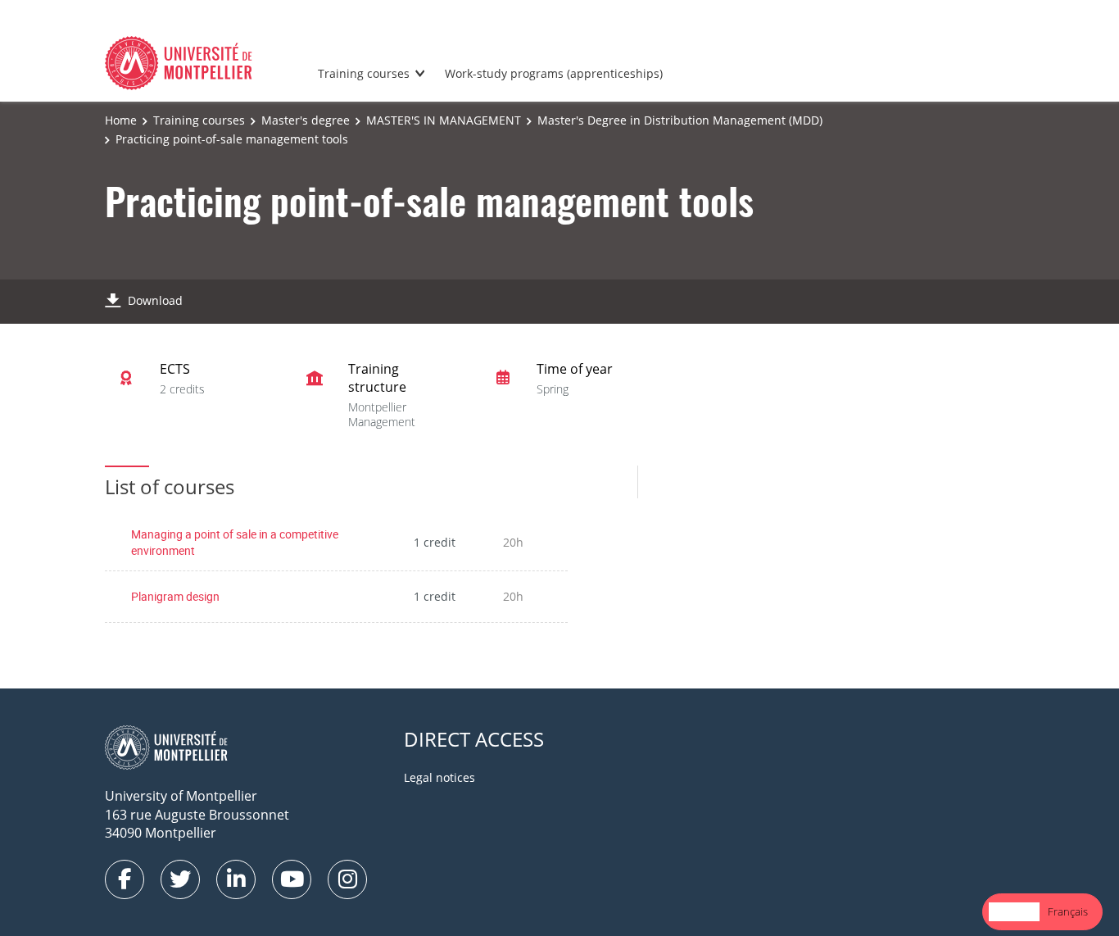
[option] (1068, 911)
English (1014, 911)
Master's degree (305, 120)
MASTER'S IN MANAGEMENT (443, 120)
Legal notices (439, 777)
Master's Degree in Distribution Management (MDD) (679, 120)
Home (121, 120)
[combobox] (1014, 911)
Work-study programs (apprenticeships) (554, 73)
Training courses (364, 73)
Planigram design (175, 596)
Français (1068, 911)
